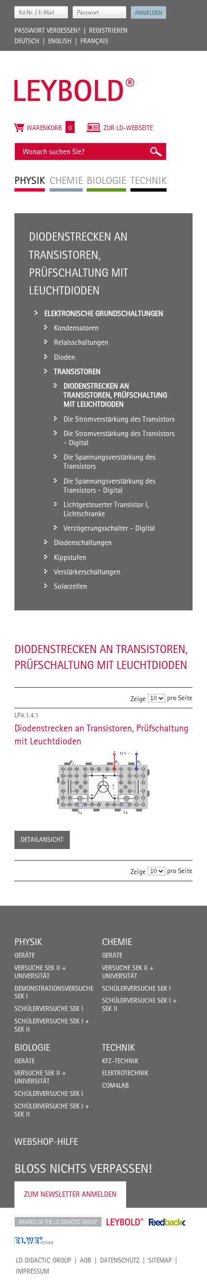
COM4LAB (115, 1085)
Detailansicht (42, 839)
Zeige (138, 698)
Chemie (117, 941)
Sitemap (160, 1260)
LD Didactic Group (43, 1260)
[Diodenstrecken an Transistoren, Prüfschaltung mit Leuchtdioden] (103, 782)
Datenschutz (120, 1260)
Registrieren (108, 30)
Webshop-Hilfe (46, 1141)
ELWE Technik (34, 1240)
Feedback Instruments (167, 1221)
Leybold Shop (125, 1221)
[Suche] (155, 151)
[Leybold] (74, 56)
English (60, 41)
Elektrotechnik (125, 1073)
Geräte (24, 955)
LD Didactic (58, 1221)
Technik (118, 1047)
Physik (28, 941)
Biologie (32, 1047)
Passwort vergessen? (47, 30)
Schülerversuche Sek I (48, 1008)
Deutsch (26, 41)
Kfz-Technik (120, 1061)
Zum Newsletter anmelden (70, 1194)
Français (94, 41)
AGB (85, 1260)
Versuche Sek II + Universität (40, 972)
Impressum (32, 1271)
